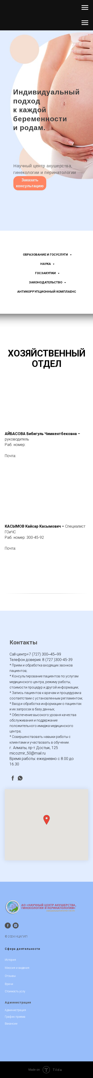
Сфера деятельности (22, 949)
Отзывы (10, 976)
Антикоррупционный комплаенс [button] (46, 291)
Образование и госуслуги (46, 254)
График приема (15, 1016)
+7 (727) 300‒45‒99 (44, 654)
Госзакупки (46, 273)
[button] (46, 820)
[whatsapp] (20, 778)
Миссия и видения (17, 968)
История (10, 959)
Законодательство (46, 282)
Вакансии (11, 1023)
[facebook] (13, 778)
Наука (46, 264)
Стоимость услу (15, 991)
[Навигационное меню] (85, 7)
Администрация (18, 1002)
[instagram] (16, 925)
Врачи (9, 984)
